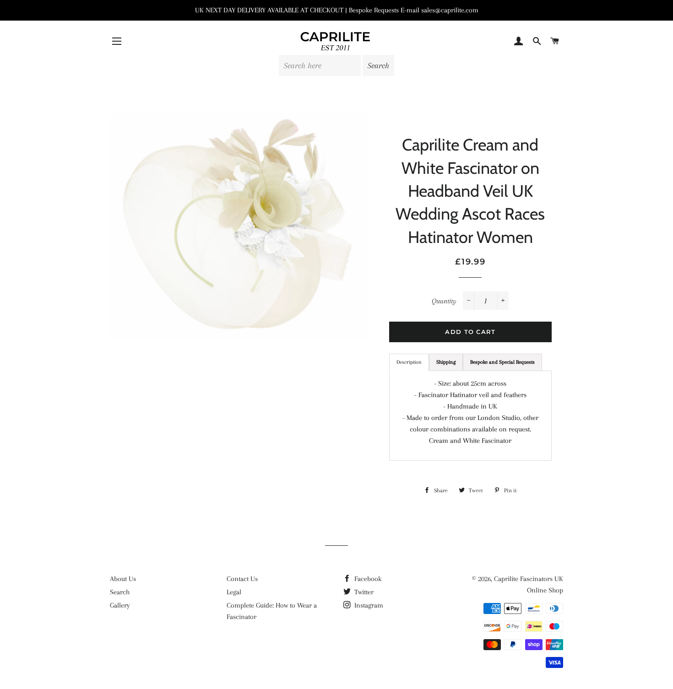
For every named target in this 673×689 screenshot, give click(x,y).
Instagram (368, 605)
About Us (123, 579)
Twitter (363, 592)
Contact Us (242, 579)
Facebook (367, 579)
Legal (234, 592)
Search (120, 592)
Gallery (120, 605)
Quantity (444, 301)
